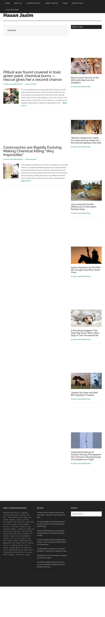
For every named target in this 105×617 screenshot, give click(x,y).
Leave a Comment (31, 84)
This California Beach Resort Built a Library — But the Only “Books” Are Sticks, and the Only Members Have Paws (51, 564)
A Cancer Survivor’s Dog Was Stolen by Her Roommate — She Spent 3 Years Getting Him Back (51, 515)
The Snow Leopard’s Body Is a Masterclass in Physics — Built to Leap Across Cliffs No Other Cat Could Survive (51, 542)
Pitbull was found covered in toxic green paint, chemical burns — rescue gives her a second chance (32, 76)
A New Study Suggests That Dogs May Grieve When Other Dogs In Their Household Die (85, 333)
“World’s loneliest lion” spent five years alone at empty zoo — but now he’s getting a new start (86, 140)
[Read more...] (26, 181)
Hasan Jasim (18, 15)
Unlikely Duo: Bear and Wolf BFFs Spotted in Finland (84, 393)
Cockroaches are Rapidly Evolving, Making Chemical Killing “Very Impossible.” (32, 151)
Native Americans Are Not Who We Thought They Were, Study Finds (86, 270)
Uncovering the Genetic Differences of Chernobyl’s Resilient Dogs (83, 206)
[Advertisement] (35, 55)
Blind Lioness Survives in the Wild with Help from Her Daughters (85, 80)
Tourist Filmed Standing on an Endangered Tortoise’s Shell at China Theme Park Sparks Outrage (51, 533)
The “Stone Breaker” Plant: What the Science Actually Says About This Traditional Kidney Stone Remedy (51, 524)
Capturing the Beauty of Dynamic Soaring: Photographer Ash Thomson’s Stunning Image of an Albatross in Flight (86, 456)
